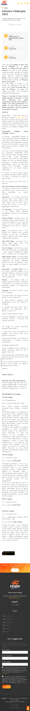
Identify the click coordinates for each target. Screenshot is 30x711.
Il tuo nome (6, 649)
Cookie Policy (15, 706)
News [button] (7, 625)
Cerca (15, 570)
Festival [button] (7, 628)
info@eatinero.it (16, 597)
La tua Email (7, 661)
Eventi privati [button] (9, 622)
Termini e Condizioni (15, 708)
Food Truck (8, 619)
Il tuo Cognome (7, 655)
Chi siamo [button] (8, 616)
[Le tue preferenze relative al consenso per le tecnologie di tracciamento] (1, 362)
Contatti (7, 631)
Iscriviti (6, 686)
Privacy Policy (5, 673)
